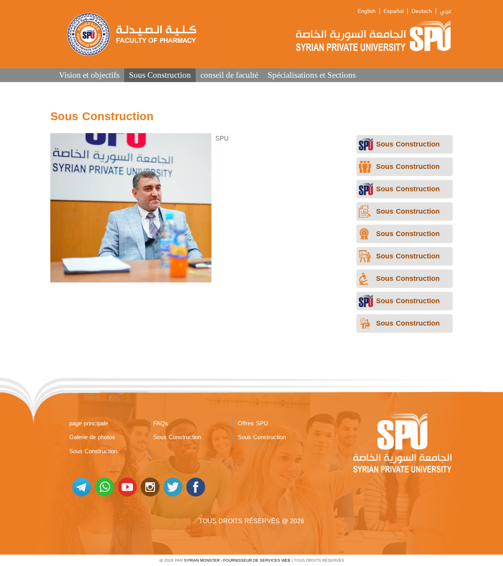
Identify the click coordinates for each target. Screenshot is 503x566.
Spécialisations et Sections (312, 74)
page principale (88, 423)
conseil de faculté (229, 74)
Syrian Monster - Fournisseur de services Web (237, 560)
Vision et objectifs (89, 74)
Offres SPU (253, 423)
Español (394, 11)
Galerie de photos (92, 437)
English (367, 11)
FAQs (160, 423)
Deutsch (421, 11)
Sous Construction (160, 74)
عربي (446, 11)
